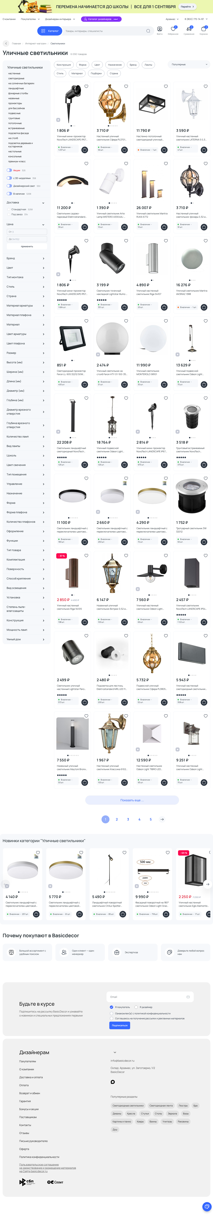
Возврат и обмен (29, 1093)
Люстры (183, 1105)
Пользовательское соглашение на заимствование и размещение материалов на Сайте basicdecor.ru (47, 1168)
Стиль (60, 73)
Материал (77, 73)
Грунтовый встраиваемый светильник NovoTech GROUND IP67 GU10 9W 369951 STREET (190, 449)
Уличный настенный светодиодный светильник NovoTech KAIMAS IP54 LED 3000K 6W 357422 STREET (191, 687)
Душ (115, 1129)
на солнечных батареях (21, 83)
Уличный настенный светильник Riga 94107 (148, 292)
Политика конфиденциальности (39, 1157)
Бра (196, 1105)
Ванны (153, 1121)
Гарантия (25, 1101)
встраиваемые (16, 128)
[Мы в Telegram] (140, 1082)
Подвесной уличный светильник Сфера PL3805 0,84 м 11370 (151, 687)
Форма (82, 64)
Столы (158, 1113)
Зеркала (172, 1113)
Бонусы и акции (29, 1109)
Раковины (183, 1121)
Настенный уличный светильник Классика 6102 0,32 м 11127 (111, 767)
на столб (13, 138)
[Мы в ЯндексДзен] (133, 1082)
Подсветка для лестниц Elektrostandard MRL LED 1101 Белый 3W (112, 687)
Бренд (133, 64)
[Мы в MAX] (113, 1082)
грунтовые (14, 118)
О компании (9, 19)
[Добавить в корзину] (84, 150)
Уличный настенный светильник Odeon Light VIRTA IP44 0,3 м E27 (189, 767)
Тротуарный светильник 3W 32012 (191, 530)
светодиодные (16, 78)
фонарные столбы (18, 93)
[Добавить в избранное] (86, 86)
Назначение (115, 64)
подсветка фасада (18, 133)
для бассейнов (16, 108)
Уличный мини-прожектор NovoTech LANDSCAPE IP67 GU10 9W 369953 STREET (71, 292)
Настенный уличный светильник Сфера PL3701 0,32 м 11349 (111, 138)
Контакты (25, 1125)
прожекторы (15, 103)
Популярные (179, 64)
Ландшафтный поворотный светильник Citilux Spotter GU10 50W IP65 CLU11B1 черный (109, 904)
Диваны (117, 1113)
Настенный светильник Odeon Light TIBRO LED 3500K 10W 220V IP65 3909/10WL (149, 767)
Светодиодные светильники (128, 1105)
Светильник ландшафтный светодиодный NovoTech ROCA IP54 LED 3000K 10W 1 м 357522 (72, 449)
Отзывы (24, 1133)
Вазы (186, 1113)
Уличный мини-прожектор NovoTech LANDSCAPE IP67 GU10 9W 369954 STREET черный (71, 138)
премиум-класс (17, 161)
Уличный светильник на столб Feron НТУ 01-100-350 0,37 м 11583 (112, 372)
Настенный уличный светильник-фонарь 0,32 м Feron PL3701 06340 (191, 215)
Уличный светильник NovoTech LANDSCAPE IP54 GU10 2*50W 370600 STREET (190, 607)
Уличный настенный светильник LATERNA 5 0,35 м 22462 (191, 138)
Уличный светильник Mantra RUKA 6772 (152, 215)
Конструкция (64, 64)
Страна (114, 73)
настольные (14, 151)
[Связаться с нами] (207, 1206)
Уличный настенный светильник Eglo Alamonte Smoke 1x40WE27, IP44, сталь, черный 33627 (195, 904)
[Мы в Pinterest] (119, 1082)
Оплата (24, 1085)
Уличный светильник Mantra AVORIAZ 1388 (191, 292)
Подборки (96, 73)
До (10, 239)
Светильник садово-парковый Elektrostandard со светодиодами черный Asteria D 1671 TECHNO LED (71, 215)
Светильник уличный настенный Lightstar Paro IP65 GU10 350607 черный (71, 687)
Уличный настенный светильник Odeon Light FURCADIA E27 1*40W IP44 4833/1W (150, 607)
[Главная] (20, 31)
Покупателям (27, 1061)
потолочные (15, 123)
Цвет (97, 64)
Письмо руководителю (33, 1141)
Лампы (148, 64)
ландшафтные (16, 88)
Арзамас (170, 19)
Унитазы (167, 1121)
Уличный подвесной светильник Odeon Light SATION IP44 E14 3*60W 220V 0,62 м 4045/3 (112, 449)
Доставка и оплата (31, 1077)
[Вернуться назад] (6, 43)
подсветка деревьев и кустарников (20, 144)
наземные (13, 98)
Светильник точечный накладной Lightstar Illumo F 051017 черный (112, 292)
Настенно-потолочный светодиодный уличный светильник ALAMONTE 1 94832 (149, 138)
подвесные (14, 113)
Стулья (145, 1113)
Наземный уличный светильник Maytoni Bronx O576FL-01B (71, 767)
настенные (14, 73)
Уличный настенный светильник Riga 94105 (69, 607)
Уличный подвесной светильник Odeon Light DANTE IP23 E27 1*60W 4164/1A (189, 372)
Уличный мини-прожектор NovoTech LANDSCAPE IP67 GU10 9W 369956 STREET (151, 449)
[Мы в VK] (126, 1082)
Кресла (131, 1113)
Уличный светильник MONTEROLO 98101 (147, 372)
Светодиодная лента (161, 1105)
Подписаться (119, 1025)
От (10, 231)
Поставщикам (28, 1117)
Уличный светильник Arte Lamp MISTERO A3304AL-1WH (111, 215)
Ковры (140, 1121)
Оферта (24, 1149)
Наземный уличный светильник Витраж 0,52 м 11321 (111, 607)
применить (27, 246)
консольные (14, 156)
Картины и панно (122, 1121)
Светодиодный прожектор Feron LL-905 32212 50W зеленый (71, 372)
